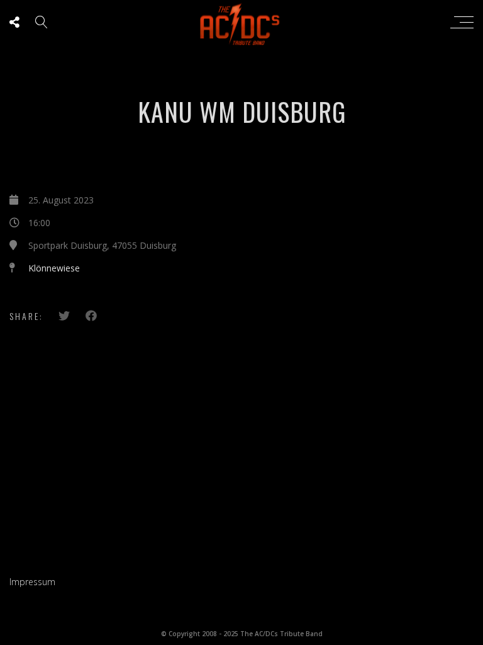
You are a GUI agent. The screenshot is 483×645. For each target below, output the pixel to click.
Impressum (32, 582)
